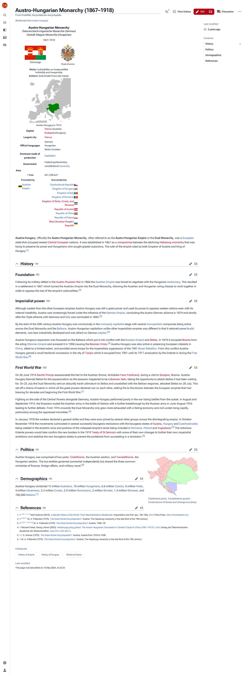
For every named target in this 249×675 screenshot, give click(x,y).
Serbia (153, 339)
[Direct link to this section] (36, 263)
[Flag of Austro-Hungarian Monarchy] (35, 52)
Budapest (50, 132)
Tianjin (89, 353)
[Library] (4, 30)
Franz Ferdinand (129, 375)
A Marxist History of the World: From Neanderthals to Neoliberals (81, 515)
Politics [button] (27, 449)
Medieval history (74, 554)
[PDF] (151, 515)
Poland (147, 428)
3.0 (22, 522)
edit (190, 263)
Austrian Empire (105, 282)
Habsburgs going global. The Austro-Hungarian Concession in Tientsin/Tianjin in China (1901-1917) (105, 527)
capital (102, 332)
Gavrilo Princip (45, 375)
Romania (136, 428)
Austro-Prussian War (68, 282)
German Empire (115, 312)
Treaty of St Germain (104, 432)
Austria (157, 423)
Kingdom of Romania (63, 197)
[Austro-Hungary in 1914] (49, 100)
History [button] (27, 263)
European (188, 238)
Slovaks (107, 490)
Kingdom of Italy (65, 193)
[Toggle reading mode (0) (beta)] (4, 44)
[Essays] (4, 37)
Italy (67, 317)
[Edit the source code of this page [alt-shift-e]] (210, 12)
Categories (21, 548)
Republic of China (65, 213)
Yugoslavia (164, 428)
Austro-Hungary (39, 20)
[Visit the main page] (4, 5)
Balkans (62, 328)
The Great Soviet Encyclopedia (64, 519)
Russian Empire (134, 339)
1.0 (22, 514)
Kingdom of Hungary (63, 188)
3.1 (25, 522)
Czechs (119, 486)
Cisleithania (77, 457)
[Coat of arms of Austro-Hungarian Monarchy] (68, 52)
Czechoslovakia (188, 423)
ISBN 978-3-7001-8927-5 (60, 531)
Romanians (84, 490)
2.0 (22, 518)
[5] (143, 435)
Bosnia (186, 339)
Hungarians (93, 486)
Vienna (48, 129)
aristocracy (173, 282)
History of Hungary (50, 554)
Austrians (66, 486)
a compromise (123, 242)
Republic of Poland (64, 217)
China (19, 348)
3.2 (28, 522)
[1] (27, 250)
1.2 (28, 514)
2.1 (25, 518)
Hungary (168, 423)
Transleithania (124, 457)
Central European (58, 242)
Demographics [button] (33, 478)
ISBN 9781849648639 (175, 515)
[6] (82, 465)
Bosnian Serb (118, 379)
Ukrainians (32, 490)
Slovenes (132, 490)
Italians (30, 494)
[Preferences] (4, 662)
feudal (190, 328)
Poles (139, 486)
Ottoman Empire (37, 344)
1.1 (25, 514)
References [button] (30, 507)
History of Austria (26, 554)
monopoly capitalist (112, 324)
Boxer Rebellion (147, 348)
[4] (29, 356)
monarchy (64, 166)
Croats (58, 490)
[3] (108, 332)
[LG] (187, 515)
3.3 (31, 522)
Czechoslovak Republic (62, 184)
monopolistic (154, 324)
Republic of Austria (64, 209)
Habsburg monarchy (172, 242)
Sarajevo (165, 375)
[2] (80, 289)
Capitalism (50, 155)
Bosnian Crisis (98, 344)
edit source (195, 263)
